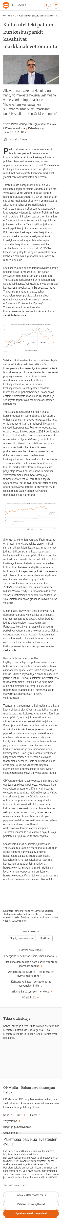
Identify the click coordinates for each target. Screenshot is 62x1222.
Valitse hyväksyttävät (31, 1204)
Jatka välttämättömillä (31, 1195)
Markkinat (45, 938)
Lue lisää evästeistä (14, 1185)
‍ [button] (15, 15)
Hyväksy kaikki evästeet (31, 1213)
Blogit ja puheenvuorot (22, 938)
